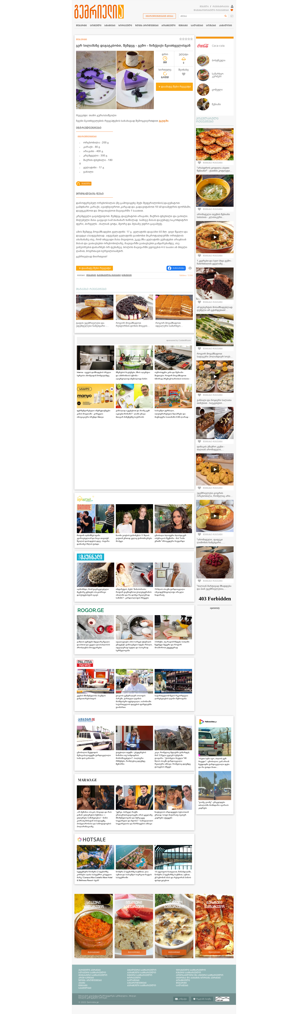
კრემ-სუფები (86, 978)
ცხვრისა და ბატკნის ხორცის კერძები (198, 978)
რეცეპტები (93, 952)
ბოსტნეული (183, 980)
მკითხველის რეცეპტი (109, 275)
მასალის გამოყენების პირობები (92, 998)
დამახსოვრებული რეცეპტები (211, 10)
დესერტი (91, 275)
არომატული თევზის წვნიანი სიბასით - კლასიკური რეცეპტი (213, 217)
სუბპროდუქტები (136, 983)
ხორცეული (134, 978)
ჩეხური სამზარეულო (188, 972)
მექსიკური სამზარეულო (92, 975)
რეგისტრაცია (221, 6)
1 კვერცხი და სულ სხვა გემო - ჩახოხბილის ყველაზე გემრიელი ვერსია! (214, 263)
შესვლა (204, 6)
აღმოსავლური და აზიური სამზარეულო (199, 975)
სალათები (133, 980)
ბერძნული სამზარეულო (141, 972)
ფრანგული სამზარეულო (191, 970)
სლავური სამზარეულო (92, 972)
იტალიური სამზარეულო (141, 970)
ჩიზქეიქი (127, 275)
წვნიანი (82, 985)
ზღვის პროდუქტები (90, 980)
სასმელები (84, 988)
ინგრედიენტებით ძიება (159, 16)
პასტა (81, 983)
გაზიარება (178, 268)
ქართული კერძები (89, 970)
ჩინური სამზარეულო (139, 975)
